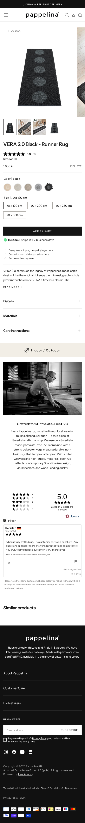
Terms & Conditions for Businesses (59, 788)
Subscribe (69, 730)
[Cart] (80, 15)
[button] (5, 14)
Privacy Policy (40, 738)
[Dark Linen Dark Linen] (28, 187)
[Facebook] (14, 752)
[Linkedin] (30, 752)
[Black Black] (49, 187)
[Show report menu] (76, 562)
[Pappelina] (42, 638)
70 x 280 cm (64, 206)
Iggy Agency (25, 774)
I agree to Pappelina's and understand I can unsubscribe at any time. (39, 740)
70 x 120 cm (14, 206)
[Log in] (73, 15)
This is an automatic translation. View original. (28, 554)
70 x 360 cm (15, 215)
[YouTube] (22, 752)
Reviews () (10, 158)
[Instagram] (5, 752)
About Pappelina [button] (15, 673)
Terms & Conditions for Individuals (21, 788)
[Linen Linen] (18, 187)
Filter (11, 521)
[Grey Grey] (38, 187)
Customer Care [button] (14, 688)
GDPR (23, 797)
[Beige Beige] (7, 187)
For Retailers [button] (12, 703)
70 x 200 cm (39, 206)
